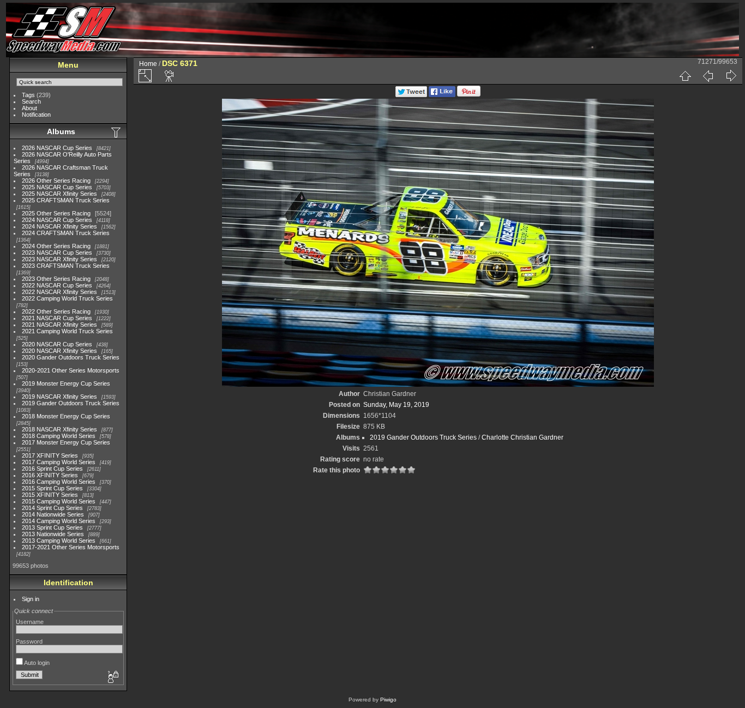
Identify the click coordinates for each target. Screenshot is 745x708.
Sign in (30, 599)
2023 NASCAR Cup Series (57, 252)
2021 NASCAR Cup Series (57, 318)
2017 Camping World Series (58, 462)
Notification (36, 114)
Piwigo (388, 700)
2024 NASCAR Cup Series (57, 220)
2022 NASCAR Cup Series (57, 285)
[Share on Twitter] (411, 95)
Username (30, 622)
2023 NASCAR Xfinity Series (59, 259)
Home (148, 64)
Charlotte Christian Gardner (522, 437)
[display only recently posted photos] (117, 132)
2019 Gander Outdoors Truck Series (70, 403)
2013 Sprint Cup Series (52, 527)
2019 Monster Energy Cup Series (66, 383)
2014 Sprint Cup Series (52, 508)
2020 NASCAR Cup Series (57, 344)
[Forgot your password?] (112, 677)
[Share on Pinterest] (468, 95)
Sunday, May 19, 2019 (396, 405)
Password (29, 641)
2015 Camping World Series (58, 501)
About (29, 108)
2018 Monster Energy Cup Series (66, 416)
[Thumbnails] (685, 76)
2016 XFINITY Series (50, 475)
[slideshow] (169, 76)
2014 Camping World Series (58, 521)
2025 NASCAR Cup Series (57, 187)
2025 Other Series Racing (56, 213)
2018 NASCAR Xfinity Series (59, 429)
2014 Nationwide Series (53, 514)
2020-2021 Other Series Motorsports (70, 370)
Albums (61, 131)
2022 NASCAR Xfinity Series (59, 292)
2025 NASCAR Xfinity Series (59, 193)
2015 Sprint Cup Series (52, 488)
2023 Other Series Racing (56, 278)
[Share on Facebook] (442, 95)
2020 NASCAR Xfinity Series (59, 350)
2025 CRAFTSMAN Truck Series (66, 200)
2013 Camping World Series (58, 540)
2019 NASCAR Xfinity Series (59, 396)
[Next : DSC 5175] (730, 76)
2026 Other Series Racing (56, 180)
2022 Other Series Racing (56, 311)
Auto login (36, 662)
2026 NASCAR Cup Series (57, 148)
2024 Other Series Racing (56, 246)
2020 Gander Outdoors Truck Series (70, 357)
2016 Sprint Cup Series (52, 468)
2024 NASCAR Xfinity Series (59, 226)
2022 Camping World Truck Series (67, 298)
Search (31, 101)
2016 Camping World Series (58, 481)
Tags (28, 95)
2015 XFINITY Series (50, 494)
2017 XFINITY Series (50, 455)
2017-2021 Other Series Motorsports (70, 547)
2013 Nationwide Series (53, 534)
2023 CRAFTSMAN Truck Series (66, 265)
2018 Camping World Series (58, 436)
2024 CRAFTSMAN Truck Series (66, 233)
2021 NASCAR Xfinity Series (59, 324)
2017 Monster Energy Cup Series (66, 442)
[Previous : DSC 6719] (707, 76)
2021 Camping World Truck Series (67, 331)
